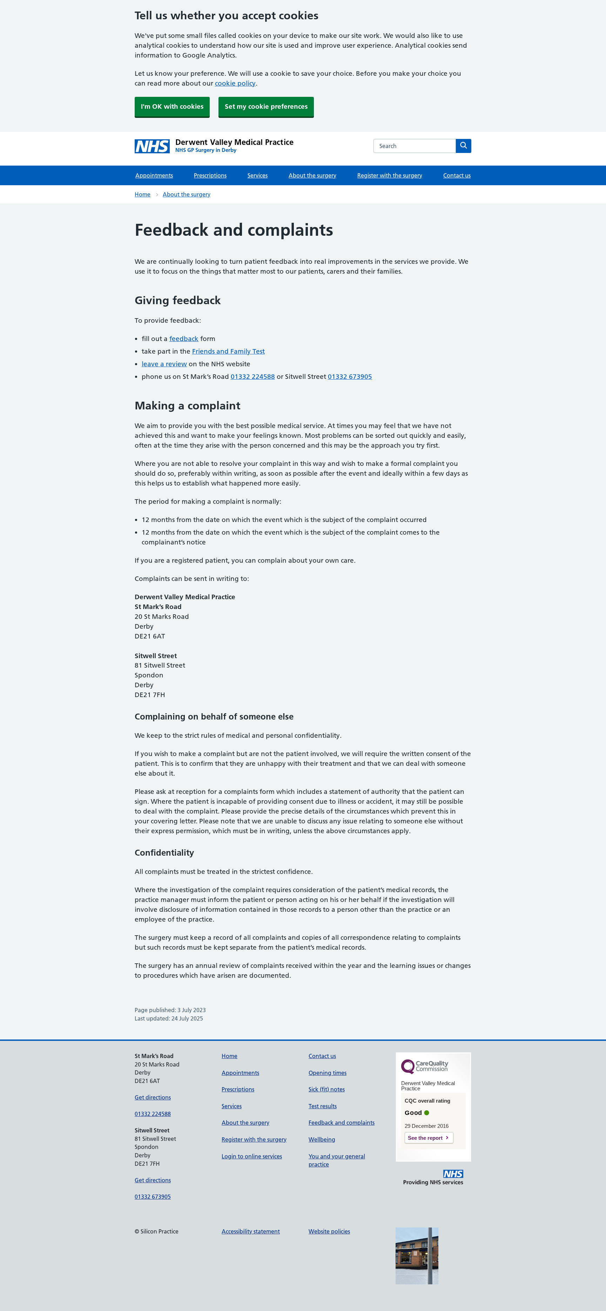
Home (142, 194)
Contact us (457, 175)
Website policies (329, 1231)
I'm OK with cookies (172, 106)
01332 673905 (350, 377)
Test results (323, 1106)
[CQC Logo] (424, 1072)
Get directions (153, 1097)
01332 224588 (253, 377)
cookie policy (235, 83)
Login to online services (252, 1156)
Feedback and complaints (342, 1122)
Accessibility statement (251, 1231)
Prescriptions (210, 175)
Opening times (327, 1072)
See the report (425, 1138)
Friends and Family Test (228, 351)
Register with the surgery (389, 175)
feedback (183, 339)
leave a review (164, 364)
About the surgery (312, 175)
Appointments (154, 175)
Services (258, 175)
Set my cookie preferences (266, 106)
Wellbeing (322, 1139)
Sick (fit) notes (327, 1089)
